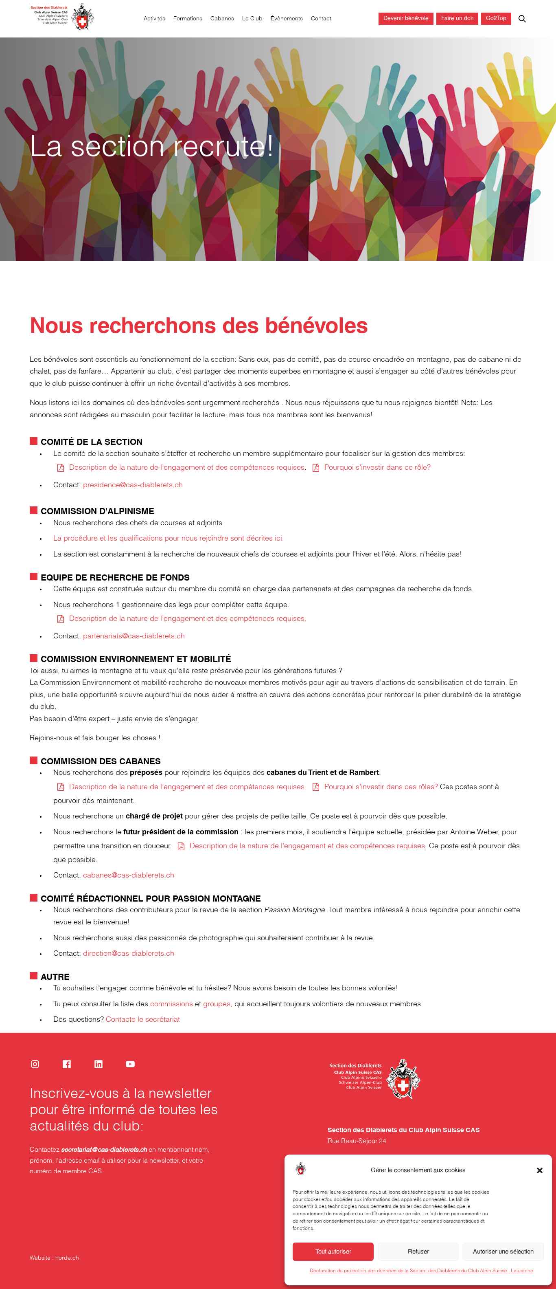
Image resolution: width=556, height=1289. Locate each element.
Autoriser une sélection (503, 1252)
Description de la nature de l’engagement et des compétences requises (186, 467)
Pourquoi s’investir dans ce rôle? (377, 467)
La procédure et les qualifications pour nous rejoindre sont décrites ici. (168, 538)
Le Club (252, 19)
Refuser (418, 1252)
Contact (321, 19)
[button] (540, 1170)
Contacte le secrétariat (143, 1019)
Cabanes (222, 19)
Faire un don (457, 18)
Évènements (287, 19)
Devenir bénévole (406, 18)
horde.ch (67, 1258)
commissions (171, 1004)
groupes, (217, 1004)
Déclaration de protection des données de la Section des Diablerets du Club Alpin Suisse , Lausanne (421, 1270)
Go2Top (496, 18)
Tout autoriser (333, 1252)
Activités (154, 19)
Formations (187, 19)
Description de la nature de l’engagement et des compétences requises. (187, 619)
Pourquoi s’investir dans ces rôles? (381, 787)
